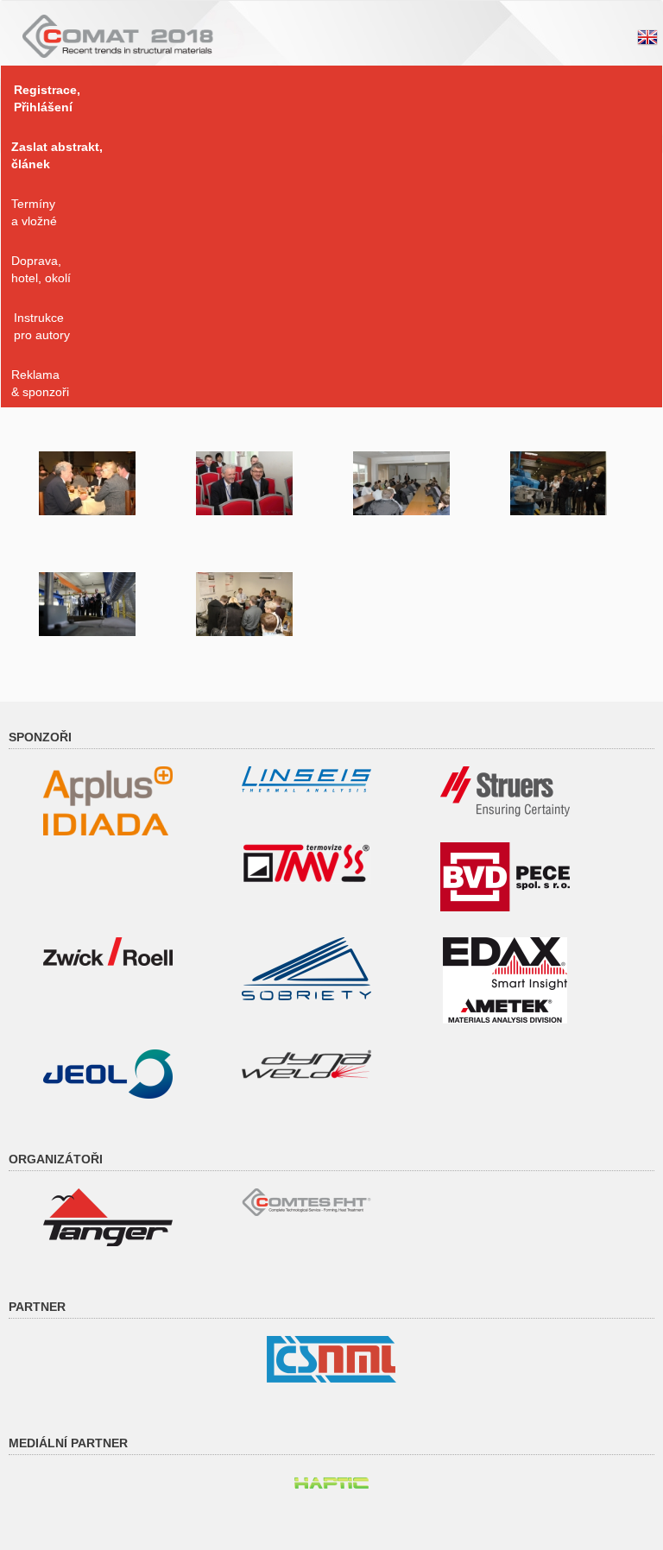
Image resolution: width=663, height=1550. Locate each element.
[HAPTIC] (331, 1480)
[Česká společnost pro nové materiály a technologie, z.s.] (331, 1358)
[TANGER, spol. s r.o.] (108, 1216)
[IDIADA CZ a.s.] (108, 800)
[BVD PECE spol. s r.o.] (505, 876)
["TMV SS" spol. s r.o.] (306, 862)
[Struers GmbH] (505, 790)
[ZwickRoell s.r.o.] (108, 950)
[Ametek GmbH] (505, 979)
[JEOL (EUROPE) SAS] (108, 1073)
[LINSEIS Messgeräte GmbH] (306, 778)
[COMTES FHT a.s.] (306, 1201)
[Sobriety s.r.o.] (306, 967)
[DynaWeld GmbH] (306, 1063)
